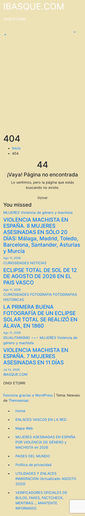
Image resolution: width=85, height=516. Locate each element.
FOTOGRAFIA (41, 294)
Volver (42, 198)
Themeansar (18, 400)
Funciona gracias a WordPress (28, 395)
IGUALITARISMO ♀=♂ (21, 337)
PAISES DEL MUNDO (32, 456)
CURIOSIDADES (16, 263)
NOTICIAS (38, 263)
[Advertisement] (42, 88)
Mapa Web (24, 428)
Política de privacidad (33, 465)
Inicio (16, 148)
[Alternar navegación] (6, 31)
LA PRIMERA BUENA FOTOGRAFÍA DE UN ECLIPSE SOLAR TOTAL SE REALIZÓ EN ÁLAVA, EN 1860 (40, 316)
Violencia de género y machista (47, 212)
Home (20, 411)
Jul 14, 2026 (11, 369)
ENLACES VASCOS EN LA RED (40, 419)
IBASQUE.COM (33, 6)
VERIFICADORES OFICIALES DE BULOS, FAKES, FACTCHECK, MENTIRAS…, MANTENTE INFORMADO (41, 500)
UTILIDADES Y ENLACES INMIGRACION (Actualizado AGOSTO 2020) (45, 478)
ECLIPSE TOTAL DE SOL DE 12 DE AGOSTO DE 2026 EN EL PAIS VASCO (40, 276)
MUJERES (12, 212)
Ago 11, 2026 (12, 258)
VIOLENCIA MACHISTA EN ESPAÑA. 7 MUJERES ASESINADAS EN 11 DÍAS (35, 356)
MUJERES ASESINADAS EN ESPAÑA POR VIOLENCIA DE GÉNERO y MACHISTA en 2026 (45, 442)
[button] (4, 35)
